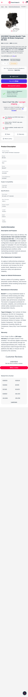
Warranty (21, 134)
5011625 (5, 389)
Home (2, 6)
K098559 (5, 380)
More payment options (14, 86)
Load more (14, 402)
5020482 (5, 384)
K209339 (17, 380)
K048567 (5, 393)
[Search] (23, 2)
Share (8, 134)
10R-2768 (17, 398)
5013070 (17, 389)
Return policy (8, 138)
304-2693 (5, 398)
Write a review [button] (14, 367)
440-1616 (17, 393)
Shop (6, 6)
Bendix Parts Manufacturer (14, 6)
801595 (17, 384)
